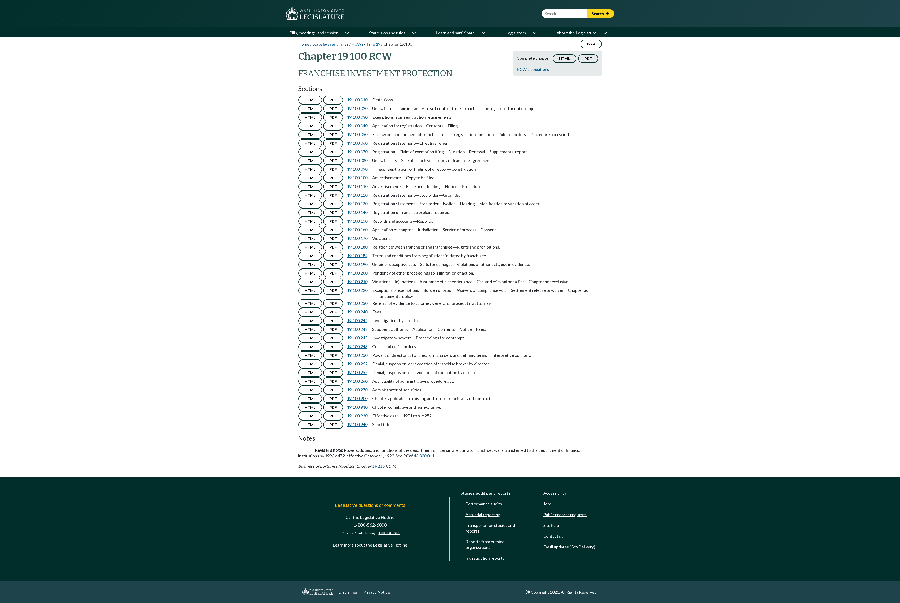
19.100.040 (357, 125)
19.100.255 (357, 372)
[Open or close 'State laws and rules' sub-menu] (413, 32)
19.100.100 (357, 177)
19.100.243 (357, 329)
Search (598, 13)
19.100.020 (357, 108)
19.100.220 (357, 290)
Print (591, 44)
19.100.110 (357, 186)
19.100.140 (357, 212)
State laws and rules (387, 32)
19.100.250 (357, 355)
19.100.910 (357, 407)
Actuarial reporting (482, 514)
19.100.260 (357, 381)
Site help (551, 525)
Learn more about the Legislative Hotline (370, 545)
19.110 (378, 466)
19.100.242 (357, 320)
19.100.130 (357, 203)
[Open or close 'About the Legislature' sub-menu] (604, 32)
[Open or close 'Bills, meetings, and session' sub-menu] (346, 32)
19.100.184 (357, 255)
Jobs (547, 503)
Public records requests (565, 514)
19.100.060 (357, 143)
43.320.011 (424, 455)
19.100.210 (357, 281)
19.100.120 (357, 195)
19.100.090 (357, 169)
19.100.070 (357, 151)
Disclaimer (348, 592)
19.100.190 (357, 264)
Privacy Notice (376, 592)
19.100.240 (357, 311)
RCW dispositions (533, 69)
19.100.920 (357, 415)
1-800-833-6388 (389, 533)
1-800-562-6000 (370, 525)
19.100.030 (357, 117)
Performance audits (483, 503)
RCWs (357, 44)
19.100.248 (357, 346)
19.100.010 (357, 99)
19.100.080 (357, 160)
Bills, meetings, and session (313, 32)
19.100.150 (357, 221)
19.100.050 (357, 134)
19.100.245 (357, 337)
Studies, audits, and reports (485, 493)
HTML (564, 58)
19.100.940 (357, 424)
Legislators (516, 32)
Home (303, 44)
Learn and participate (455, 32)
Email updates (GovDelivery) (569, 546)
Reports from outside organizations (485, 544)
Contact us (553, 536)
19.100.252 (357, 363)
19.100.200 (357, 273)
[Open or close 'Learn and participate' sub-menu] (483, 32)
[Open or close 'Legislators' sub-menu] (534, 32)
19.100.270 (357, 389)
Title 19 (373, 44)
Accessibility (554, 493)
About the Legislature (576, 32)
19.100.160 (357, 229)
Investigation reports (484, 558)
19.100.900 (357, 398)
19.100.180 (357, 247)
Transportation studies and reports (490, 528)
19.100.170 (357, 238)
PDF (588, 58)
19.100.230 (357, 303)
